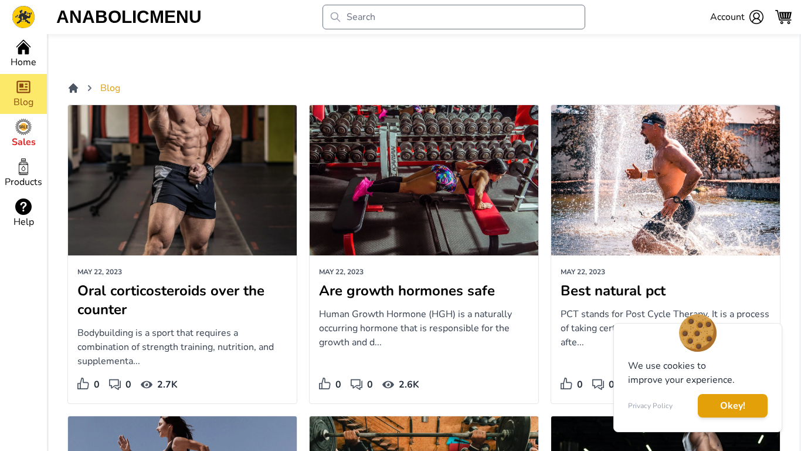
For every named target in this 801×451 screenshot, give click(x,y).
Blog (110, 88)
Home (23, 62)
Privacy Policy (650, 405)
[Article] (182, 180)
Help (23, 222)
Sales (24, 142)
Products (23, 182)
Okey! (732, 405)
